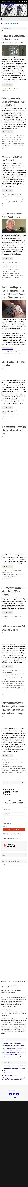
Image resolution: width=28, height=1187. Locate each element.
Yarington (7, 147)
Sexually (7, 145)
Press (9, 1)
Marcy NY (4, 770)
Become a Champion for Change (10, 1074)
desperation (20, 679)
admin (4, 194)
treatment (4, 774)
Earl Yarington (6, 135)
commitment (16, 574)
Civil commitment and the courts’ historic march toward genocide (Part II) (14, 102)
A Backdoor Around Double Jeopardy (15, 1044)
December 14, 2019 (12, 351)
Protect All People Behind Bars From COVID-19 (13, 1064)
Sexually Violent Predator (15, 145)
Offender (8, 143)
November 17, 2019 (17, 616)
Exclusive (21, 574)
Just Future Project (7, 4)
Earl (20, 139)
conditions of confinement (12, 677)
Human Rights (12, 768)
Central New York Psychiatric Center (14, 674)
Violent (3, 147)
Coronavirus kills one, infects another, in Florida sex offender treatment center (13, 39)
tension (17, 691)
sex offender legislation (14, 200)
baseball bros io (5, 1042)
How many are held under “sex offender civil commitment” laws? (14, 430)
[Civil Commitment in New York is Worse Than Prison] (14, 637)
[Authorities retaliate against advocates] (14, 373)
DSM (6, 269)
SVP (21, 145)
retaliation (4, 416)
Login (15, 1096)
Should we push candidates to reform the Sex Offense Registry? (14, 591)
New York (20, 683)
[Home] (1, 23)
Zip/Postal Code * (8, 822)
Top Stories (5, 90)
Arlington (5, 137)
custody (20, 677)
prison (11, 687)
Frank (14, 141)
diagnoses (22, 268)
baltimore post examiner (17, 137)
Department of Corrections (11, 679)
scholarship (11, 275)
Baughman (4, 139)
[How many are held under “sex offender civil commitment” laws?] (14, 494)
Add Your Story (14, 1)
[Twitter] (24, 1)
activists (5, 415)
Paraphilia (12, 273)
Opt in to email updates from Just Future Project (14, 833)
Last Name (6, 813)
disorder (3, 269)
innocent (19, 681)
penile (10, 198)
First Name (6, 808)
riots (12, 689)
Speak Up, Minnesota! (7, 1071)
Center (9, 762)
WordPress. (24, 1097)
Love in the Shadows (16, 1042)
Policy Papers (6, 353)
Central (4, 674)
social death (11, 277)
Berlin (8, 139)
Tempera (19, 1097)
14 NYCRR (5, 762)
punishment (4, 689)
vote (3, 693)
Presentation (3, 1)
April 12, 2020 (16, 88)
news (22, 415)
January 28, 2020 (15, 135)
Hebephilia (18, 269)
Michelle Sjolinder (11, 271)
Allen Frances (15, 266)
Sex (22, 143)
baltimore (10, 137)
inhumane (18, 768)
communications (17, 764)
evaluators (13, 269)
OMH (17, 685)
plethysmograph (16, 198)
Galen (17, 141)
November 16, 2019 (12, 670)
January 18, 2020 (12, 194)
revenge (8, 416)
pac (20, 685)
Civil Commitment (15, 139)
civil (10, 139)
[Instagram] (26, 1)
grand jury (9, 415)
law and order (21, 196)
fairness (7, 681)
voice (23, 691)
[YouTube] (22, 1)
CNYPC (10, 676)
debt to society (14, 196)
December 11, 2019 (12, 411)
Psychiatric (16, 273)
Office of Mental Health (11, 685)
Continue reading (7, 84)
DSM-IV (9, 269)
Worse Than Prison (8, 693)
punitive (19, 143)
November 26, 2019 (17, 570)
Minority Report (5, 576)
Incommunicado (17, 1055)
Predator (15, 143)
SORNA (22, 201)
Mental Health (5, 271)
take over (13, 691)
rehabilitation (22, 770)
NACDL (3, 198)
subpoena (12, 416)
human (7, 768)
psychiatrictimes (5, 275)
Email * (5, 817)
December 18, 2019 (12, 262)
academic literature (7, 266)
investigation (17, 415)
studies (16, 277)
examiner (11, 141)
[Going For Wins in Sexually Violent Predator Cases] (14, 226)
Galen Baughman (6, 88)
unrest (20, 691)
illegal (13, 415)
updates (10, 90)
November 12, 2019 (12, 759)
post (12, 143)
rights (3, 772)
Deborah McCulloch (17, 766)
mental (22, 269)
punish (19, 687)
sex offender (6, 200)
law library (22, 768)
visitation (8, 774)
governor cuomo (13, 681)
